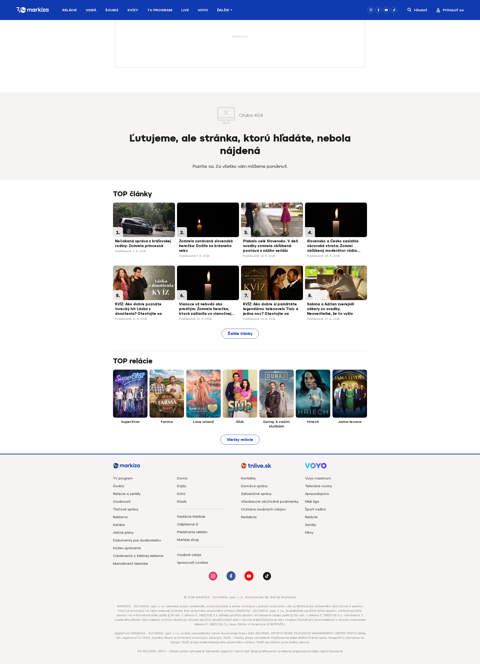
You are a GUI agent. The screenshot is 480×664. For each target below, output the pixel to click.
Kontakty (248, 478)
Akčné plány (123, 532)
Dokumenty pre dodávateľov (137, 540)
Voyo (203, 10)
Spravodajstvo (317, 494)
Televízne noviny (318, 486)
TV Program (159, 10)
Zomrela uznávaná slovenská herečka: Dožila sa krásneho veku (206, 246)
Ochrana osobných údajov (263, 509)
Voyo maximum (318, 478)
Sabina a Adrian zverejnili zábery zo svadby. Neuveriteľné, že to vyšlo (330, 309)
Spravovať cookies (192, 562)
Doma (182, 478)
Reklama (120, 517)
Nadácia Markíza (191, 516)
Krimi (181, 494)
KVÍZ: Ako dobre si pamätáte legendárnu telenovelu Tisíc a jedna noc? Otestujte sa (270, 309)
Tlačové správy (125, 509)
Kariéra (119, 525)
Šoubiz (111, 10)
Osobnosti (121, 501)
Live (185, 10)
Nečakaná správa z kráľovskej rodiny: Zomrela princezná (143, 243)
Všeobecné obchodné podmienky (269, 501)
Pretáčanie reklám (192, 532)
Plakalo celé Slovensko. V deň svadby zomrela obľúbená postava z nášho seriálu (270, 246)
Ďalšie (223, 10)
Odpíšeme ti (187, 524)
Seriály (310, 525)
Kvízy (133, 10)
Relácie (69, 10)
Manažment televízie (130, 563)
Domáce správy (254, 486)
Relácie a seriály (126, 494)
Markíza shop (188, 540)
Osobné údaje (189, 555)
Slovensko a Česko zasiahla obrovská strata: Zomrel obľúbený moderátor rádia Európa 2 (332, 246)
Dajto (181, 486)
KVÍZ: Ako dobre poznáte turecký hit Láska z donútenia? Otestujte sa (138, 309)
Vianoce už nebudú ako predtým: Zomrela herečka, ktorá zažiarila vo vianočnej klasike (205, 309)
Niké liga (312, 501)
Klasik (181, 501)
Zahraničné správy (256, 494)
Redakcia (248, 517)
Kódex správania (127, 548)
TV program (123, 478)
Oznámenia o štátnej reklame (138, 556)
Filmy (309, 532)
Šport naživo (315, 509)
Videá (91, 10)
